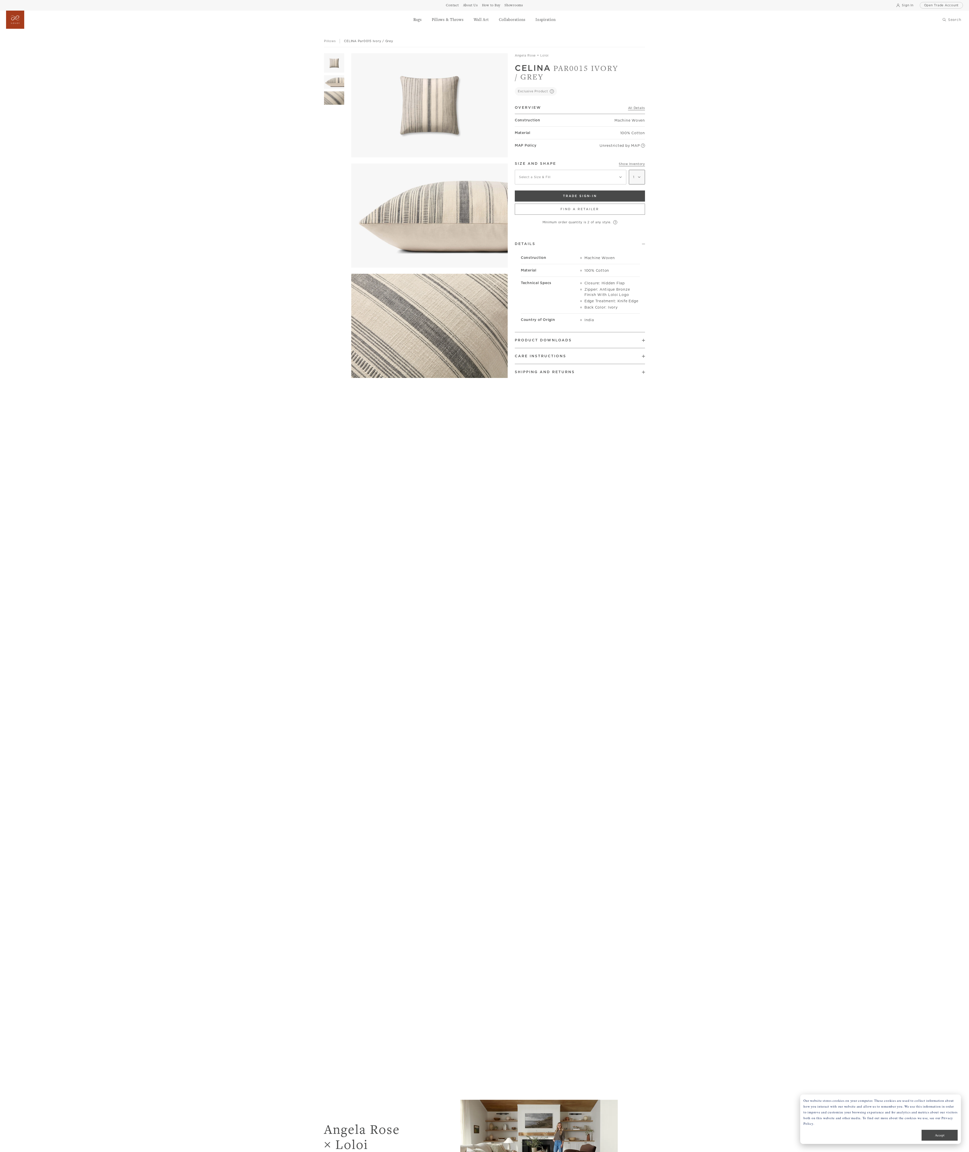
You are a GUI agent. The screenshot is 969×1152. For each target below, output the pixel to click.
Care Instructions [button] (540, 356)
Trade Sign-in (580, 196)
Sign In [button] (907, 5)
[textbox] (570, 177)
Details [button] (525, 243)
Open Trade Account (941, 5)
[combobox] (570, 177)
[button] (417, 20)
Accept (940, 1135)
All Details (636, 108)
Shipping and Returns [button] (545, 372)
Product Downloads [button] (543, 340)
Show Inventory (632, 164)
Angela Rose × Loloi (532, 55)
